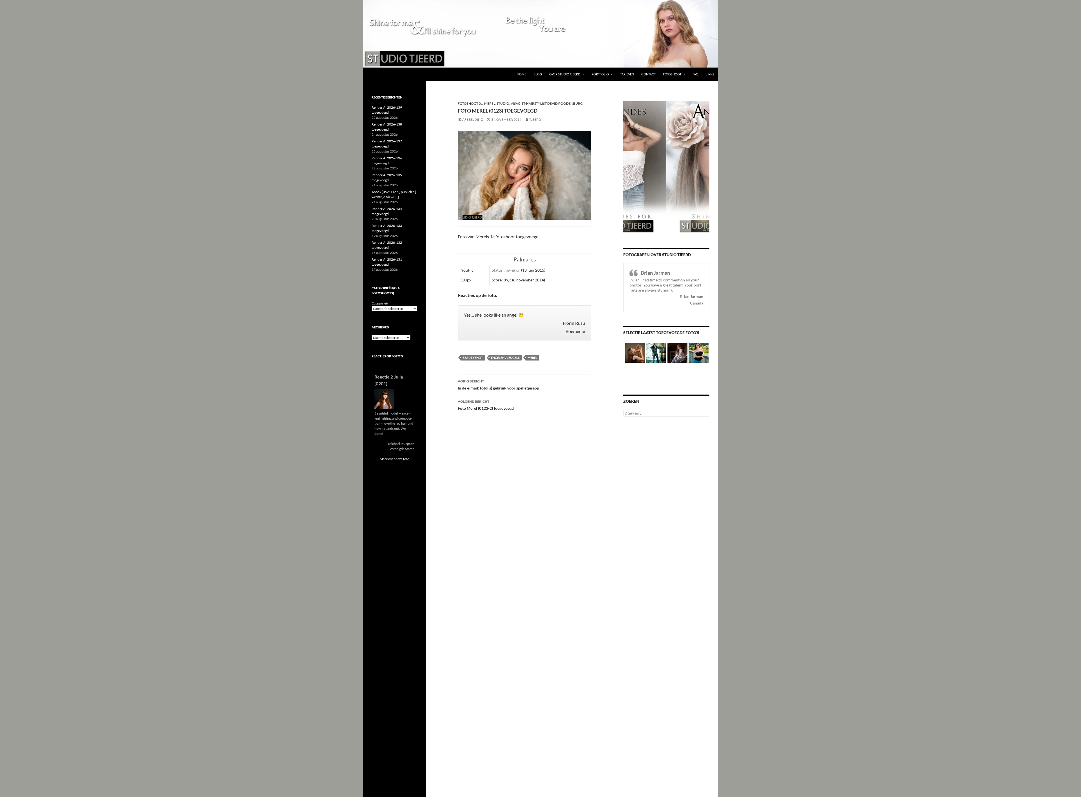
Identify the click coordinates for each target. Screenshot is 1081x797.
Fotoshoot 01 (470, 103)
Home (521, 74)
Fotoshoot (672, 74)
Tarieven (627, 74)
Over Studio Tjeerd (564, 74)
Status (506, 270)
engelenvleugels (505, 357)
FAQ (695, 74)
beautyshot (473, 357)
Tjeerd (535, 119)
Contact (648, 74)
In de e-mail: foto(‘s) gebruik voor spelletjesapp (498, 384)
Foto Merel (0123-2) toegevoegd (486, 405)
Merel (489, 103)
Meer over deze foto (394, 459)
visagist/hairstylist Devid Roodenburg (547, 103)
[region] (540, 34)
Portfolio (600, 74)
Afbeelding (472, 119)
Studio (503, 103)
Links (710, 74)
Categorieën (381, 303)
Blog (537, 74)
